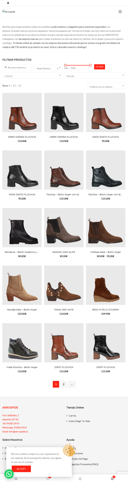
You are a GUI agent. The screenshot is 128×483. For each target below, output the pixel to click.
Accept (21, 468)
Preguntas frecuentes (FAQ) (83, 464)
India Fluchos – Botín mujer (22, 367)
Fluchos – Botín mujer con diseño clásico (64, 194)
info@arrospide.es (18, 431)
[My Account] (80, 478)
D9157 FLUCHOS (63, 367)
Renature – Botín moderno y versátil (22, 252)
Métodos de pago (78, 458)
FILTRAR (99, 67)
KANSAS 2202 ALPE (63, 252)
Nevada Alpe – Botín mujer (22, 309)
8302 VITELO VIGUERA (105, 309)
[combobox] (48, 67)
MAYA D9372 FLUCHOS (105, 137)
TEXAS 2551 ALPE (64, 309)
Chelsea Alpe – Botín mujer (105, 252)
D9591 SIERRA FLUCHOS (22, 137)
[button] (120, 11)
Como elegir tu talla (79, 421)
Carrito (72, 415)
